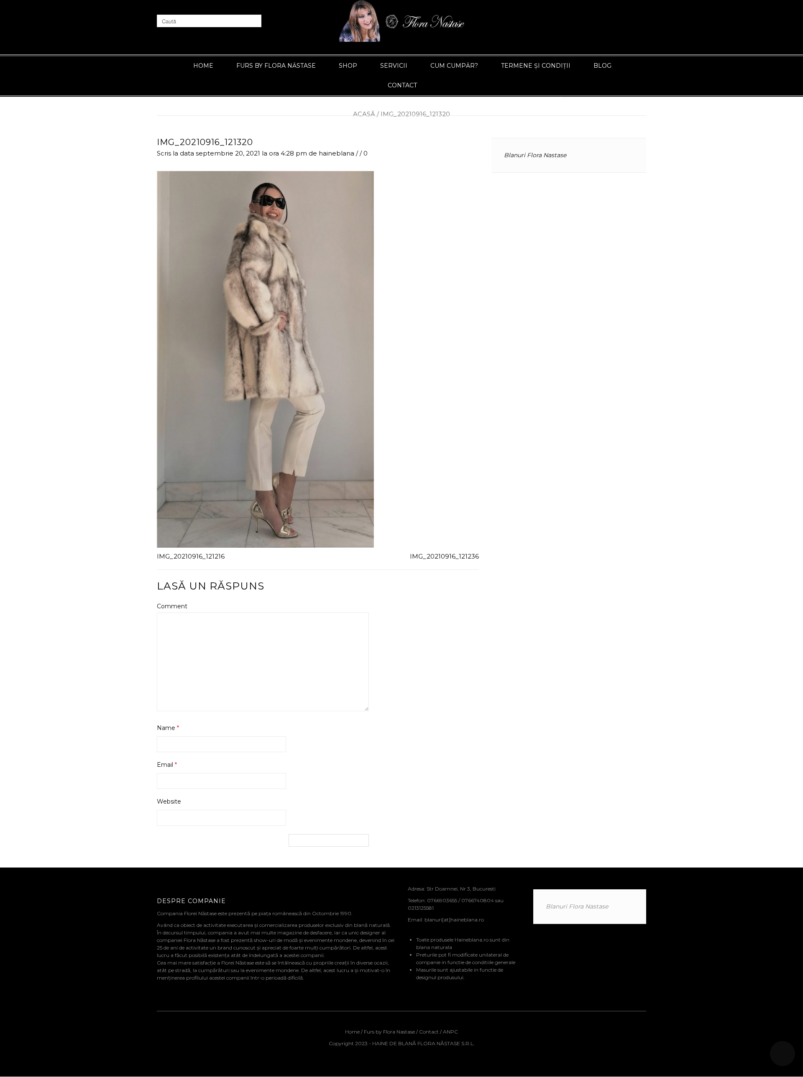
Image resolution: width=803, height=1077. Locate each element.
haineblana (336, 153)
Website (169, 801)
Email (167, 764)
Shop (348, 65)
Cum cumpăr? (454, 65)
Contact (402, 85)
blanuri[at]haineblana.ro (454, 919)
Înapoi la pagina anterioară (603, 99)
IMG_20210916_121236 (444, 556)
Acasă (364, 114)
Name (168, 728)
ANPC (450, 1032)
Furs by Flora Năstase (276, 65)
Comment (172, 606)
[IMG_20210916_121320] (265, 358)
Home (203, 65)
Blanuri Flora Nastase (535, 155)
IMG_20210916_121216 (191, 556)
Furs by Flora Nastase (389, 1032)
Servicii (393, 65)
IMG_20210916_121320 (205, 142)
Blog (602, 65)
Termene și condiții (535, 65)
